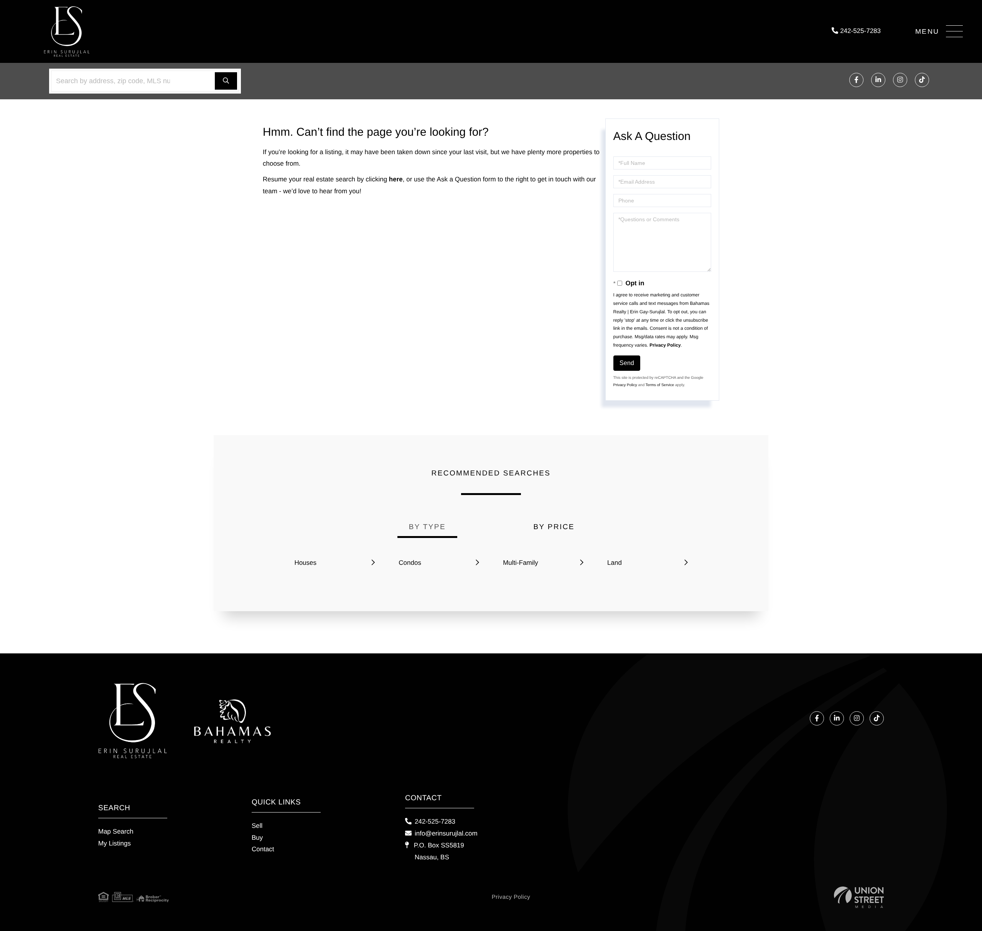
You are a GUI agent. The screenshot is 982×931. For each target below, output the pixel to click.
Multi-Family (520, 562)
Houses (305, 562)
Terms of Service (660, 385)
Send (627, 363)
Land (614, 562)
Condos (410, 562)
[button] (226, 81)
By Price (554, 527)
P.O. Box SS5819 (438, 851)
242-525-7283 (859, 31)
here (396, 179)
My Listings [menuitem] (114, 843)
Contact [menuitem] (263, 849)
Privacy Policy (664, 345)
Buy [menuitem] (257, 837)
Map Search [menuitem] (115, 831)
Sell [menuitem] (257, 825)
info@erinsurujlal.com (446, 833)
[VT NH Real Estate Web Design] (859, 897)
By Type (427, 527)
